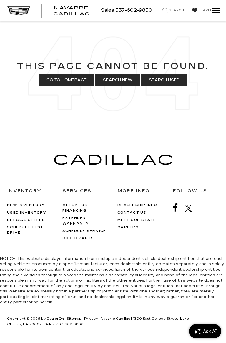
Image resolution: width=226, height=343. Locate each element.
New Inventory (26, 205)
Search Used (164, 80)
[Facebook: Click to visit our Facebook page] (178, 208)
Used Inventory (26, 213)
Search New (117, 80)
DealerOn (55, 319)
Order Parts (78, 238)
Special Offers (26, 220)
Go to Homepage (66, 80)
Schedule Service (84, 231)
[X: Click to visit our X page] (191, 208)
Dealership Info (137, 205)
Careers (128, 227)
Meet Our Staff (136, 220)
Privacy (91, 319)
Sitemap (74, 319)
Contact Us (132, 213)
